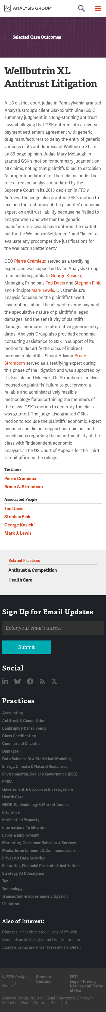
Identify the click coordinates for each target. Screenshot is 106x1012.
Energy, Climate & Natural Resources (34, 766)
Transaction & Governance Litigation (35, 896)
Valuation (10, 904)
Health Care (20, 580)
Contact (43, 981)
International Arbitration (24, 827)
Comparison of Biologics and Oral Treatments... (42, 940)
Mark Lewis (42, 290)
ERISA (7, 782)
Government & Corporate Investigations (38, 789)
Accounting (12, 713)
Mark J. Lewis (18, 533)
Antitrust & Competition (32, 570)
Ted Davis (55, 283)
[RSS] (43, 682)
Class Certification (19, 736)
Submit (26, 647)
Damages (10, 751)
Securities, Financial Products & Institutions (41, 866)
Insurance (11, 812)
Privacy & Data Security (23, 858)
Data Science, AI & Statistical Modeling (37, 759)
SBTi (74, 977)
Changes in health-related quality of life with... (41, 932)
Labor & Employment (20, 835)
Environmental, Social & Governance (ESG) (39, 774)
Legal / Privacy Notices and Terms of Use (86, 986)
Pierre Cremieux (30, 261)
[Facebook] (31, 682)
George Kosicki (66, 276)
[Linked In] (5, 682)
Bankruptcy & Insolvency (24, 728)
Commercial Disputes (21, 743)
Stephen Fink (87, 283)
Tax (5, 881)
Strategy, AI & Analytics (23, 873)
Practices (18, 700)
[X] (54, 682)
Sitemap (43, 977)
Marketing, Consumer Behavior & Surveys (39, 843)
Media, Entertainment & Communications (39, 850)
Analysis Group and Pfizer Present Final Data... (41, 947)
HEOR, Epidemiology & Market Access (35, 805)
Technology (12, 889)
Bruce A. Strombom (23, 487)
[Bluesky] (18, 682)
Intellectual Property (20, 820)
